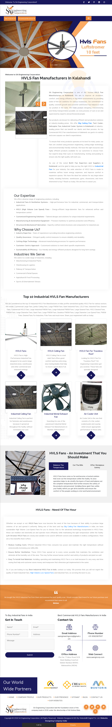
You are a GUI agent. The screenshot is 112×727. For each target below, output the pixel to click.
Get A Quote (9, 19)
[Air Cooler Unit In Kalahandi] (91, 435)
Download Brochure (26, 19)
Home (11, 697)
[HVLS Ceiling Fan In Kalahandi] (56, 372)
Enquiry (73, 725)
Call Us (38, 725)
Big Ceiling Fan (85, 123)
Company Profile (25, 697)
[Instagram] (103, 2)
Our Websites (55, 700)
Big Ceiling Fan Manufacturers (76, 526)
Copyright (8, 718)
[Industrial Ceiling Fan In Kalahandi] (21, 435)
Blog (85, 697)
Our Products (44, 697)
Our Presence (61, 697)
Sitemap (75, 697)
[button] (8, 44)
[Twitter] (88, 2)
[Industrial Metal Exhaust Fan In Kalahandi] (56, 435)
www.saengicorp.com (95, 657)
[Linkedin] (98, 2)
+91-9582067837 (95, 636)
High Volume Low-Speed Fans (42, 573)
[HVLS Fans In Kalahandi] (21, 375)
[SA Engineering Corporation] (16, 10)
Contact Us (96, 697)
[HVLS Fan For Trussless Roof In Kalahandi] (91, 375)
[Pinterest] (93, 2)
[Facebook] (83, 2)
